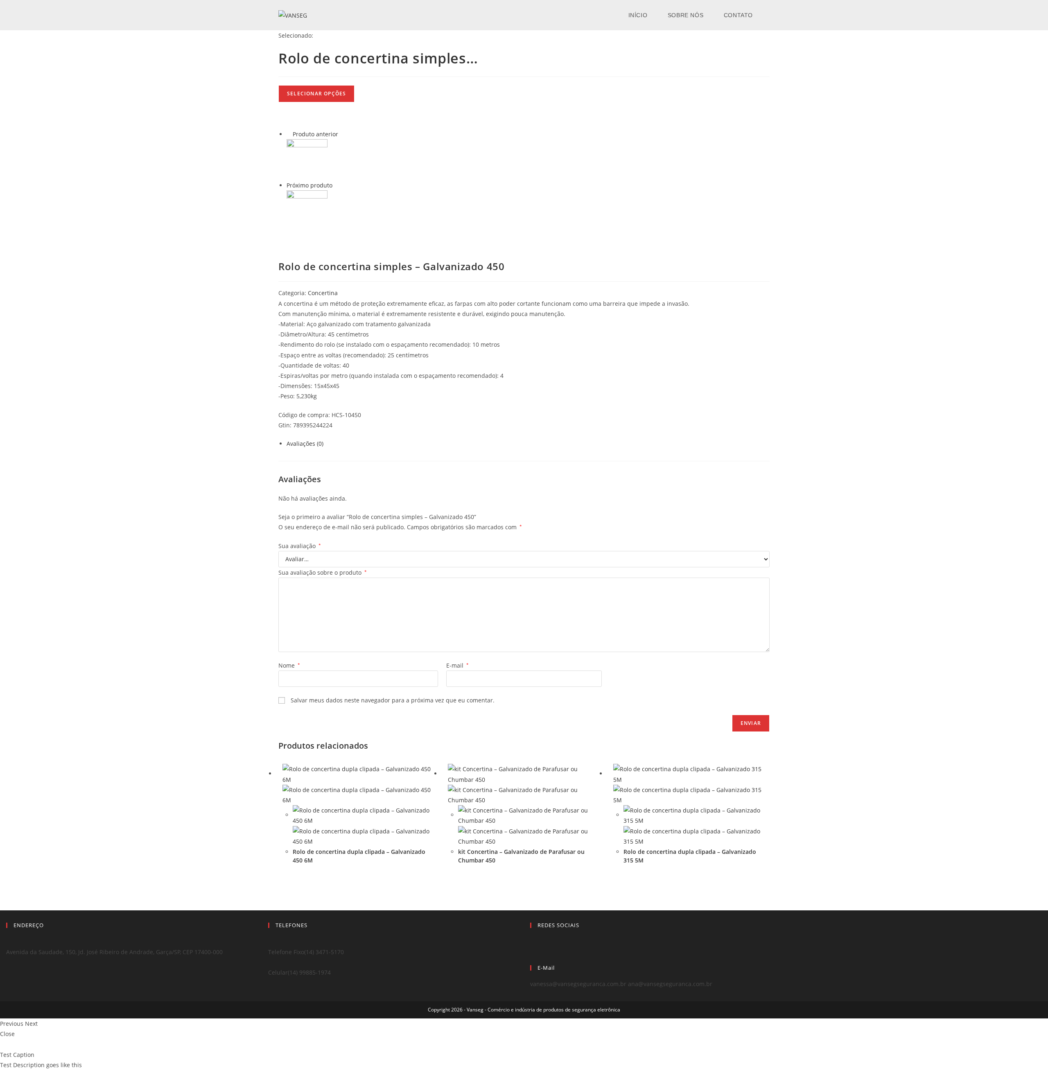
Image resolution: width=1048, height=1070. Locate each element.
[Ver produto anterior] (289, 134)
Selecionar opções (316, 93)
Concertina (323, 293)
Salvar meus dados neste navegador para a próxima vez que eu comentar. (393, 700)
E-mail (457, 665)
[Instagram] (532, 952)
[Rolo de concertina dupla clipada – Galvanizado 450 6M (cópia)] (307, 210)
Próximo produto (309, 185)
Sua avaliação (299, 546)
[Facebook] (532, 941)
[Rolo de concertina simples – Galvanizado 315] (307, 159)
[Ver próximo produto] (336, 185)
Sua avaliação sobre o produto (322, 572)
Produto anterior (315, 134)
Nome (289, 665)
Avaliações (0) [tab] (305, 443)
